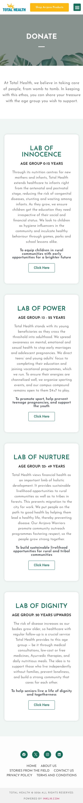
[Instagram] (47, 754)
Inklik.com (51, 799)
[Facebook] (24, 754)
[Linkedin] (59, 754)
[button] (77, 7)
